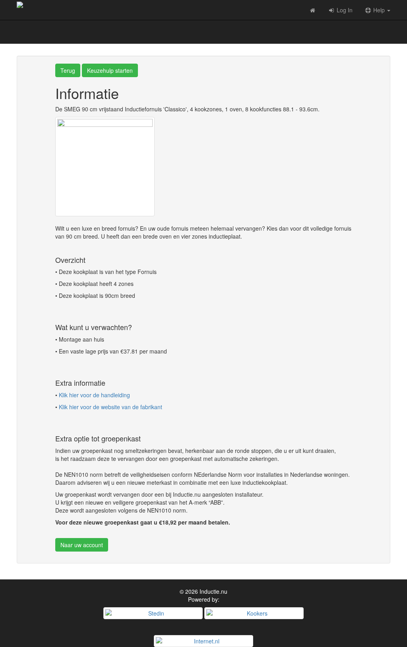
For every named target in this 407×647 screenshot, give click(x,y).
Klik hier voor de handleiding (94, 395)
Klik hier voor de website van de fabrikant (110, 407)
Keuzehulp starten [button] (110, 70)
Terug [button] (67, 70)
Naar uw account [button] (81, 545)
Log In (344, 10)
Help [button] (379, 10)
